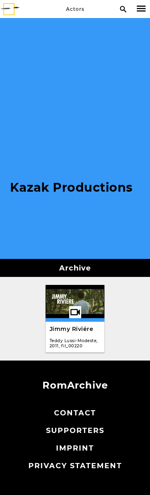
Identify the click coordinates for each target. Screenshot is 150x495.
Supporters (75, 430)
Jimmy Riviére (72, 329)
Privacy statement (75, 465)
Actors (75, 9)
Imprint (75, 448)
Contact (75, 413)
